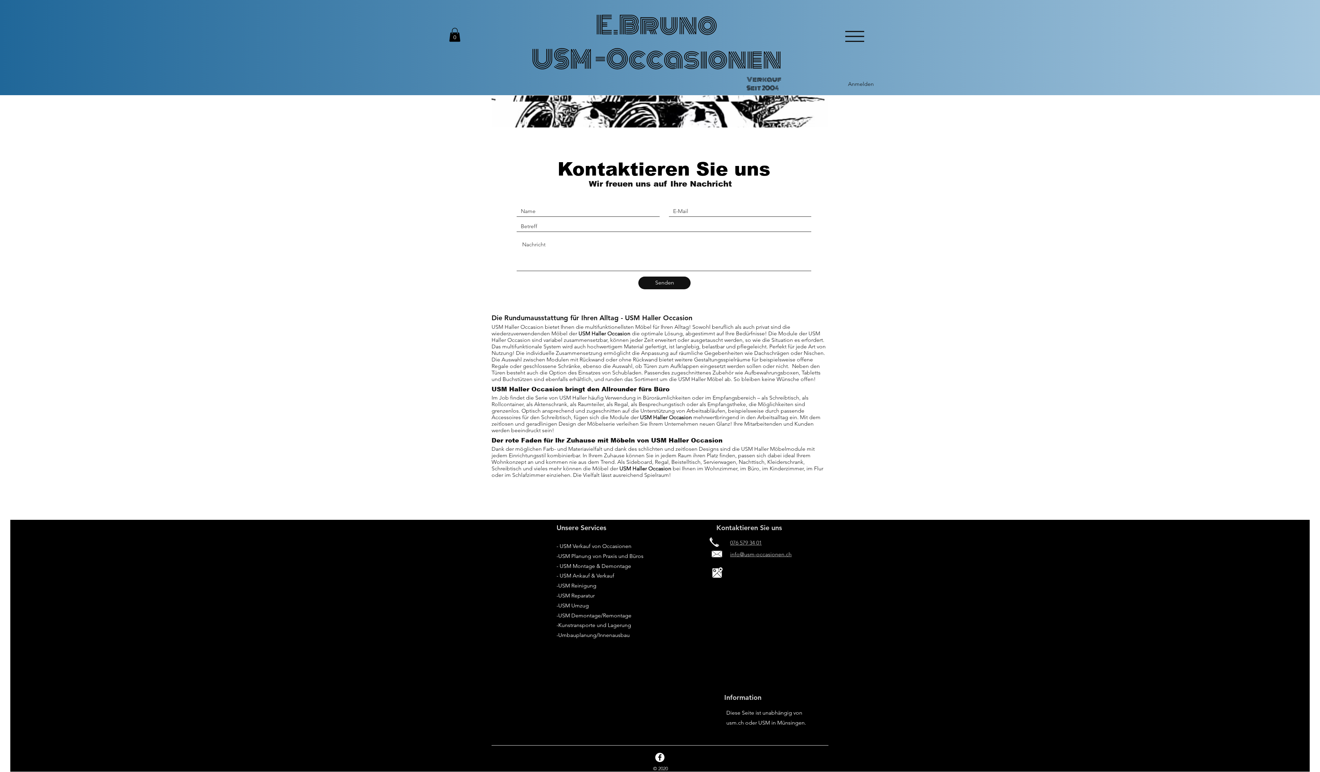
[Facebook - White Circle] (659, 757)
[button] (455, 35)
